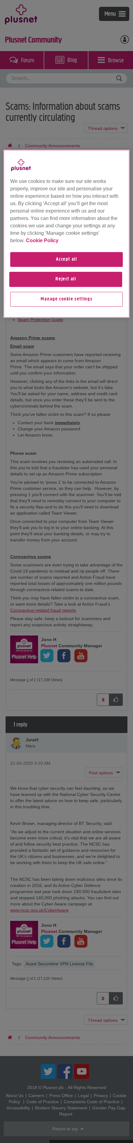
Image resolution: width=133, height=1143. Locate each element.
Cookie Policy (42, 240)
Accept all (66, 259)
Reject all (65, 279)
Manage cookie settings (66, 299)
